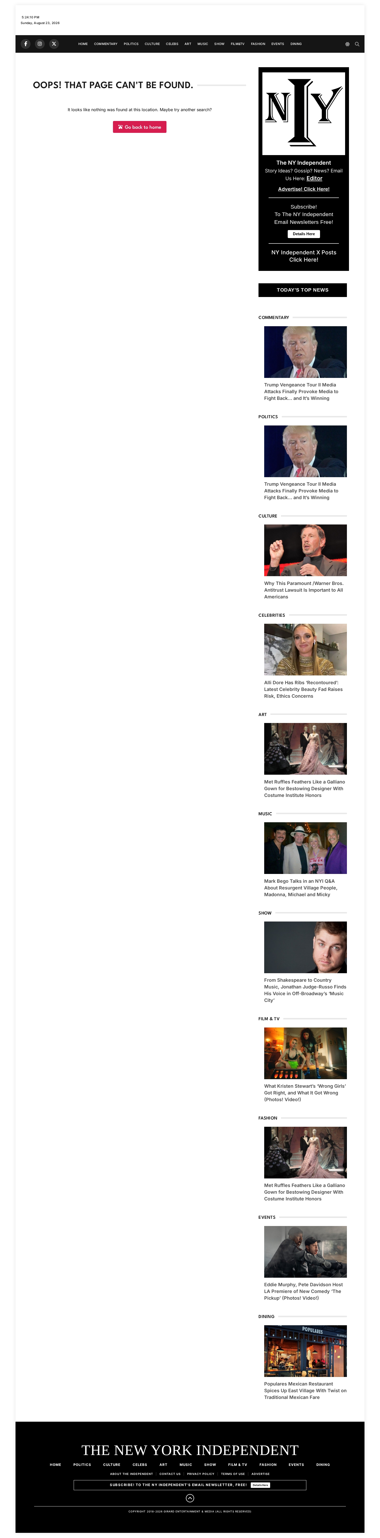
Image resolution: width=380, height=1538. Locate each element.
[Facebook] (26, 44)
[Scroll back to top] (190, 1498)
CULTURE (152, 44)
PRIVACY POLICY (201, 1474)
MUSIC (202, 44)
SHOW (219, 44)
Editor (314, 178)
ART (188, 44)
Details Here (260, 1485)
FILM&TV (238, 44)
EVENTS (277, 44)
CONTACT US (170, 1474)
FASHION (258, 44)
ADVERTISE (261, 1474)
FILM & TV (237, 1465)
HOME (83, 44)
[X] (54, 44)
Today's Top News (303, 290)
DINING (296, 44)
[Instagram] (40, 44)
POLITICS (131, 44)
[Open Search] (357, 44)
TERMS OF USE (233, 1474)
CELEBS (172, 44)
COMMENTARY (106, 44)
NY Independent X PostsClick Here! (303, 256)
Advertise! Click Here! (304, 189)
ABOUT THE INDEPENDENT (131, 1474)
